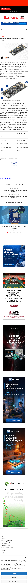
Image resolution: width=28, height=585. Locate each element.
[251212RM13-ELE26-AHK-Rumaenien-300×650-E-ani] (14, 481)
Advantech (4, 543)
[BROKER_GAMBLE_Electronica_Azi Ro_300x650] (14, 274)
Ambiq (3, 552)
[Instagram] (12, 11)
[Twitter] (10, 11)
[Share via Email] (22, 184)
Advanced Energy (6, 542)
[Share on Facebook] (16, 184)
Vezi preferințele (14, 581)
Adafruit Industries (7, 540)
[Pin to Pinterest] (19, 184)
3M (2, 537)
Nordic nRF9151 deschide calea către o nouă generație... (14, 227)
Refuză (14, 577)
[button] (26, 557)
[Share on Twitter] (18, 184)
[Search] (26, 29)
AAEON (3, 538)
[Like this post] (15, 184)
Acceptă (14, 573)
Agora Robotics (6, 545)
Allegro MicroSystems (7, 547)
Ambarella (4, 550)
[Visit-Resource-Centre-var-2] (14, 22)
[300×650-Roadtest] (14, 326)
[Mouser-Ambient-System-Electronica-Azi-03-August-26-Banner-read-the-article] (14, 429)
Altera (3, 549)
